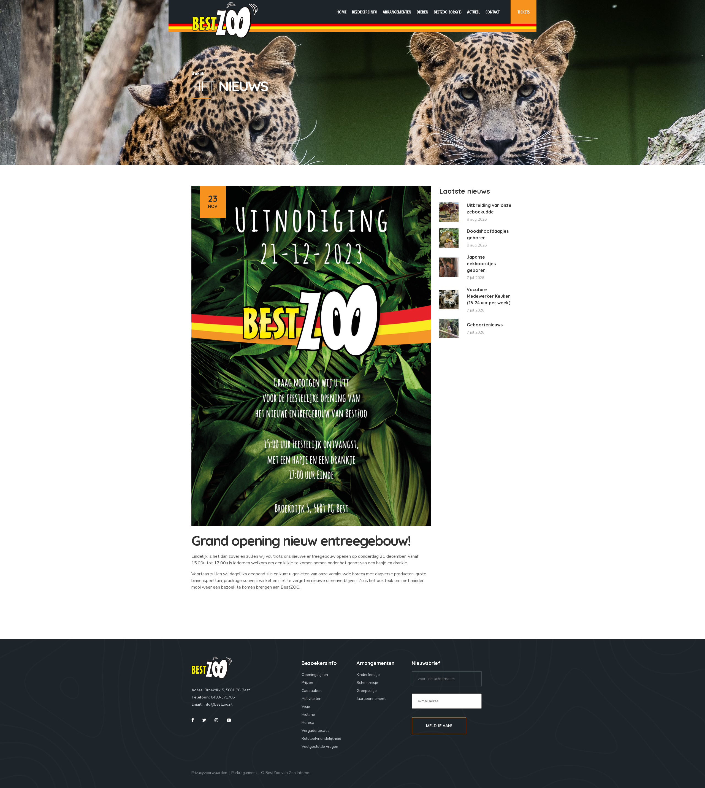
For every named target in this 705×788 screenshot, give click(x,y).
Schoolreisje (367, 682)
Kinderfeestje (368, 674)
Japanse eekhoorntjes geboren (481, 263)
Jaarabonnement (371, 698)
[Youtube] (229, 720)
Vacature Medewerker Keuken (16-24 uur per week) (489, 296)
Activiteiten (311, 698)
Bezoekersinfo (364, 12)
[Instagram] (216, 720)
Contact (493, 12)
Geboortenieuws (485, 324)
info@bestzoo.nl (218, 704)
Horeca (308, 722)
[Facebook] (192, 720)
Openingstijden (315, 674)
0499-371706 (223, 697)
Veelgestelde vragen (320, 746)
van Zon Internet (296, 772)
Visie (306, 706)
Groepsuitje (367, 690)
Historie (308, 714)
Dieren (422, 12)
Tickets (523, 12)
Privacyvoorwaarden (209, 772)
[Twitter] (204, 720)
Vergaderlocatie (316, 730)
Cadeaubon (312, 690)
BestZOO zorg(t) (448, 12)
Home (341, 12)
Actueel (473, 12)
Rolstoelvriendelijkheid (321, 738)
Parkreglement (244, 772)
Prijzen (307, 682)
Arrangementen (397, 12)
